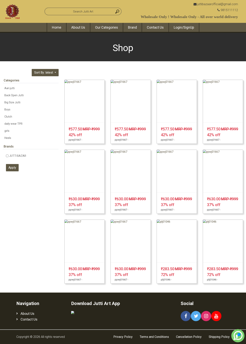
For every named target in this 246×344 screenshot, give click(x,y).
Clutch (8, 116)
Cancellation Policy (189, 337)
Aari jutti (9, 88)
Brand (132, 27)
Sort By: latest (44, 72)
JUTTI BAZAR (17, 155)
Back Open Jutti (14, 95)
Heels (7, 137)
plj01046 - (166, 279)
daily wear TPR (13, 123)
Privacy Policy (123, 337)
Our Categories (106, 27)
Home (56, 27)
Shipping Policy (219, 337)
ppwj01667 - (75, 139)
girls (6, 130)
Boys (7, 109)
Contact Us (155, 27)
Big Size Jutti (12, 102)
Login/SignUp (184, 27)
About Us (78, 27)
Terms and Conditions (154, 337)
